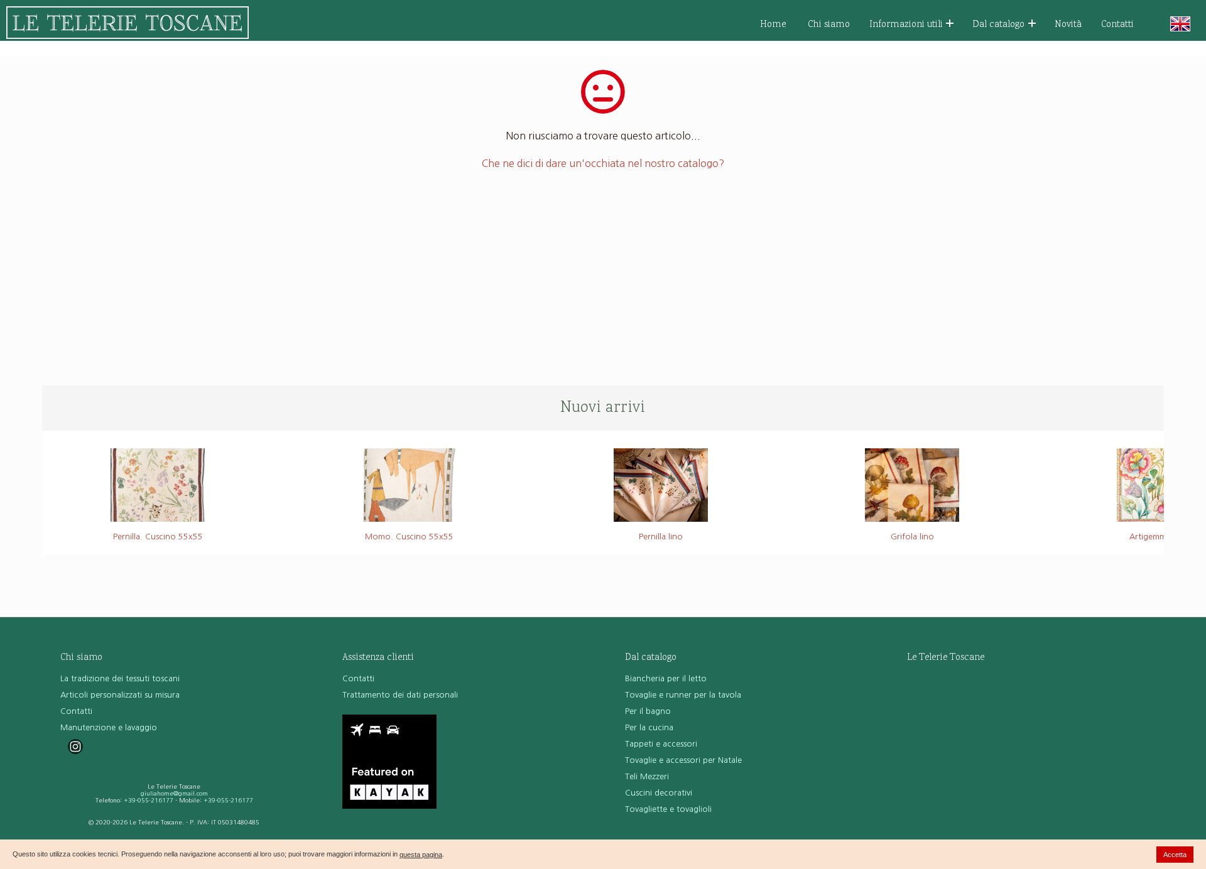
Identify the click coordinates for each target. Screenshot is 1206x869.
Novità (1068, 24)
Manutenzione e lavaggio (108, 727)
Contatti (1117, 24)
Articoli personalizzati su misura (120, 695)
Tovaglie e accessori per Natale (683, 760)
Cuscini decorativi (658, 793)
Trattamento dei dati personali (400, 695)
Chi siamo (829, 24)
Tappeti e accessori (661, 744)
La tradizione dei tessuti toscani (120, 678)
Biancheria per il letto (666, 678)
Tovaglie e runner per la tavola (683, 695)
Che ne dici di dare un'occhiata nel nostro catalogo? (603, 163)
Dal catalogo (998, 24)
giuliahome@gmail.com (174, 793)
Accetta (1175, 854)
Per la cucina (649, 727)
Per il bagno (648, 711)
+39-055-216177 (148, 800)
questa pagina (420, 854)
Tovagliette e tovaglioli (668, 809)
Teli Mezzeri (647, 776)
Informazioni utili (906, 24)
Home (773, 24)
